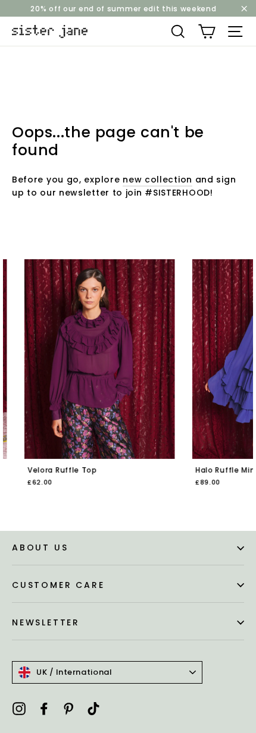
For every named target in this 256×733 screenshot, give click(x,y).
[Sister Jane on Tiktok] (93, 708)
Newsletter (46, 622)
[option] (87, 381)
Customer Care (58, 585)
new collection (157, 179)
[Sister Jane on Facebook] (44, 708)
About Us (40, 547)
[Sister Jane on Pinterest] (68, 708)
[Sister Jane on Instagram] (19, 708)
